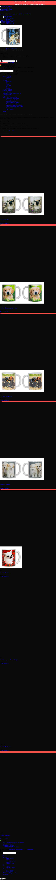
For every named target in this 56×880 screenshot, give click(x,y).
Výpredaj (5, 96)
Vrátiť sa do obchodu (8, 62)
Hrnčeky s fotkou (7, 90)
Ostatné (8, 88)
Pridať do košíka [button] (4, 223)
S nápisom (8, 81)
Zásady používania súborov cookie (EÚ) (13, 842)
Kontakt (8, 866)
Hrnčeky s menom (7, 89)
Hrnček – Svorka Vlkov (6, 747)
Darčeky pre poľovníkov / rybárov (14, 103)
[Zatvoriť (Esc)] (5, 878)
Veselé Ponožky (7, 76)
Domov (5, 15)
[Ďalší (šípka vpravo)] (2, 879)
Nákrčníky (8, 862)
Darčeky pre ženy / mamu (12, 98)
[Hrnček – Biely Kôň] (7, 16)
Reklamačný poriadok (8, 845)
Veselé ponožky (10, 858)
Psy (7, 86)
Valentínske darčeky (11, 107)
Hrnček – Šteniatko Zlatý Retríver (8, 308)
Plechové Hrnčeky (10, 21)
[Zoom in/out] (0, 878)
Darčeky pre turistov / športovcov (14, 105)
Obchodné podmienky (8, 844)
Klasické (8, 79)
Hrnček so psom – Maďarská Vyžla (9, 660)
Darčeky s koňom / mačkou (13, 102)
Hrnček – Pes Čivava (5, 573)
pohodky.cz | (19, 849)
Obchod (5, 857)
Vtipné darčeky (10, 109)
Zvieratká (8, 85)
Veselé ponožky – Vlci (8, 131)
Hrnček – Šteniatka (5, 484)
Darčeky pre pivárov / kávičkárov (14, 106)
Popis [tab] (4, 111)
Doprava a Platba (10, 867)
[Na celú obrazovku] (2, 878)
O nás (4, 865)
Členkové (8, 77)
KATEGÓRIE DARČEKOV (11, 14)
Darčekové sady (7, 94)
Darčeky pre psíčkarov (25, 14)
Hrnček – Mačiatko (5, 835)
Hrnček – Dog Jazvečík (6, 396)
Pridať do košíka (4, 62)
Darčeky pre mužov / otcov (12, 100)
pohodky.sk (12, 849)
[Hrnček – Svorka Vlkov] (8, 17)
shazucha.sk (30, 849)
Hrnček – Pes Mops (5, 219)
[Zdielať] (3, 878)
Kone (7, 82)
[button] (1, 20)
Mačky (7, 84)
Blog (4, 869)
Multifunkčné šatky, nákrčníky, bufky (12, 93)
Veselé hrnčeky (10, 871)
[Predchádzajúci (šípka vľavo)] (0, 879)
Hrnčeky (8, 19)
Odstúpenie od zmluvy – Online (11, 846)
